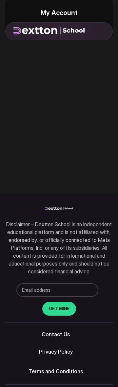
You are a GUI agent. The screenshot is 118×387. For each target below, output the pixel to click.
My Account (59, 13)
